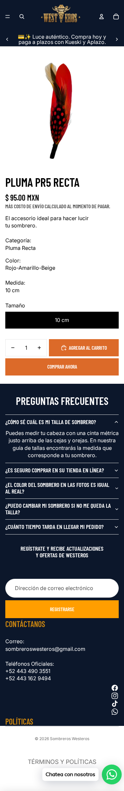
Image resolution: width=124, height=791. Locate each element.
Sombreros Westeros (69, 738)
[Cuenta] (101, 16)
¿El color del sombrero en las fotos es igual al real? (57, 488)
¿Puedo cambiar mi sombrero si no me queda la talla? (58, 509)
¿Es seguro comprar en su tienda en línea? (54, 470)
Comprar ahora (62, 366)
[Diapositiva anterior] (7, 39)
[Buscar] (22, 16)
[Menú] (7, 16)
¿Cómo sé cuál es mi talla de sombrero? (50, 421)
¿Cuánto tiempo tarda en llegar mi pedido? (54, 526)
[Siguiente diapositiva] (116, 39)
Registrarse (62, 609)
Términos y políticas (62, 761)
